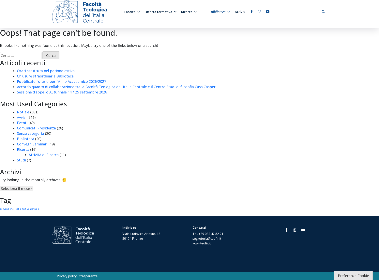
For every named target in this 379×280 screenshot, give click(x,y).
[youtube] (268, 12)
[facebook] (252, 12)
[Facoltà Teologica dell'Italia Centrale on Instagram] (294, 230)
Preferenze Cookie (353, 275)
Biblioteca (218, 12)
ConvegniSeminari (32, 144)
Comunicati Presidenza (36, 128)
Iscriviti (240, 11)
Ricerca (186, 12)
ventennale (33, 208)
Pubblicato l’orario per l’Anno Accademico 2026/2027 (61, 81)
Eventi (22, 122)
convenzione (7, 208)
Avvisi (21, 117)
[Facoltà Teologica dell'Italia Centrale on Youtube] (303, 230)
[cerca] (323, 12)
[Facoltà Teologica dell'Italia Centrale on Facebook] (286, 230)
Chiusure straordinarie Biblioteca (45, 76)
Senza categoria (30, 133)
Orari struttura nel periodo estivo (46, 70)
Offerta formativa (158, 12)
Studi (21, 160)
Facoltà (129, 12)
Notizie (23, 112)
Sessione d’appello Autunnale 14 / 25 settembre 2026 (62, 92)
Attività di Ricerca (44, 154)
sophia (18, 208)
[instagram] (260, 12)
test (24, 208)
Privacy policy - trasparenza (77, 276)
